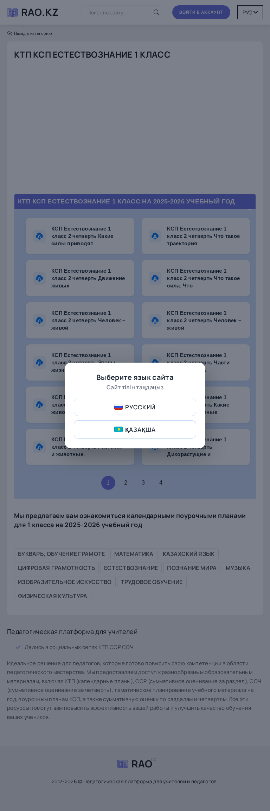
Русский (140, 407)
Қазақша (140, 430)
